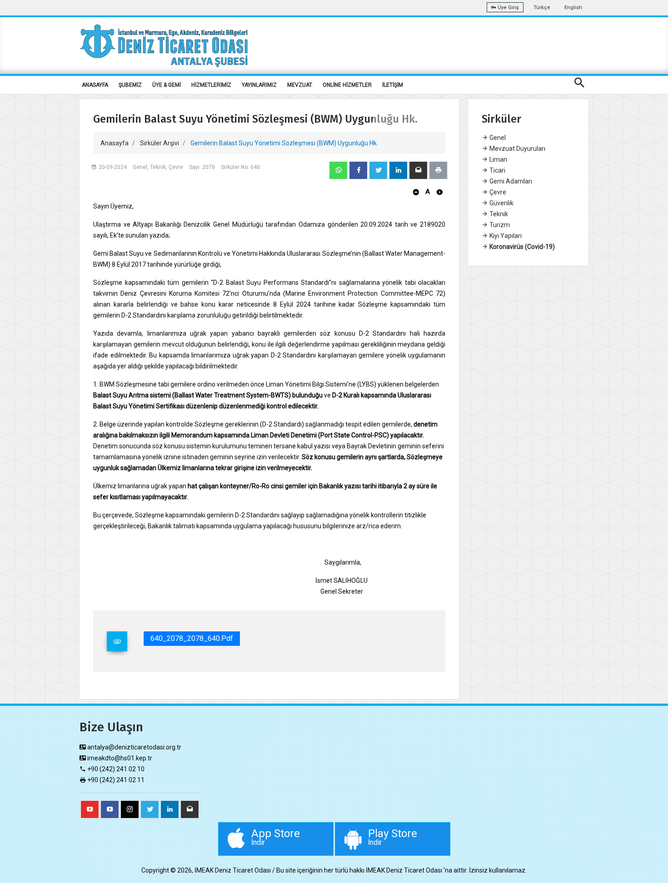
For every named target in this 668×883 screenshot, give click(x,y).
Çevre (497, 192)
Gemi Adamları (510, 181)
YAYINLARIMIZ (259, 85)
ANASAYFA (95, 85)
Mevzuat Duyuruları (516, 148)
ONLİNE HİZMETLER (347, 85)
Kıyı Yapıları (505, 235)
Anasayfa (114, 143)
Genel (497, 137)
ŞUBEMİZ (130, 85)
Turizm (499, 224)
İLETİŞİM (392, 85)
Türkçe (541, 7)
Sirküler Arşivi (159, 143)
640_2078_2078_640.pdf (191, 638)
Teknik (498, 214)
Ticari (496, 170)
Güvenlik (500, 203)
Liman (497, 159)
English (573, 7)
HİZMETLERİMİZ (211, 85)
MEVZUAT (299, 85)
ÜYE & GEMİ (166, 85)
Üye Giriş (507, 7)
